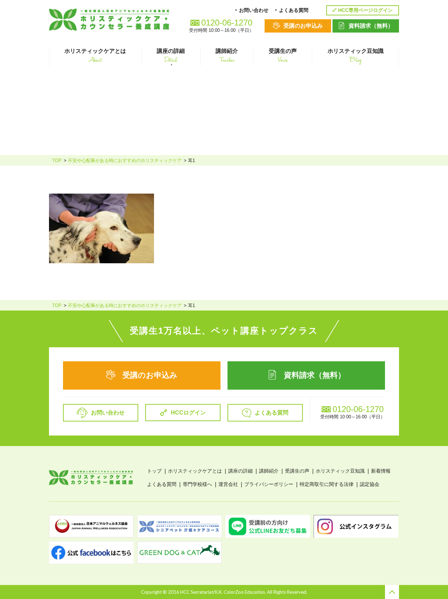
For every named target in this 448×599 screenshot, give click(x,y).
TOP (57, 160)
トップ (154, 471)
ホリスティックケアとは (195, 471)
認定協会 (369, 484)
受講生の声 (297, 471)
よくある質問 (161, 484)
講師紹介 (269, 471)
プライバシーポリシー (268, 484)
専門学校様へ (197, 484)
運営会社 (228, 484)
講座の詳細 (240, 471)
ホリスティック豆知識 (340, 471)
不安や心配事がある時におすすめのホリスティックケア (125, 160)
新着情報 (381, 471)
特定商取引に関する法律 (327, 484)
